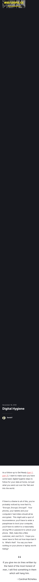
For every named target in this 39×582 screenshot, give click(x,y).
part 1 (30, 472)
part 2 (5, 476)
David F (9, 418)
